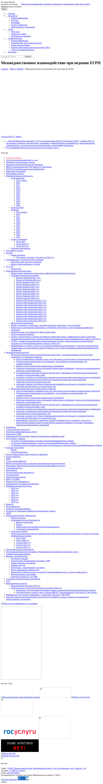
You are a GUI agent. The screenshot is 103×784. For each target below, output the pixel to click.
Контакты (12, 52)
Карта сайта (85, 4)
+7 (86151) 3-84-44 (17, 771)
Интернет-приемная (53, 4)
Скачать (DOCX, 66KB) (11, 137)
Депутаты (15, 32)
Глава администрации (20, 45)
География (15, 23)
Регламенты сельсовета (21, 36)
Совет (10, 29)
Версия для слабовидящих (32, 4)
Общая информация (19, 18)
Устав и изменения (19, 25)
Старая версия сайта (70, 4)
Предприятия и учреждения (23, 27)
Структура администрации (22, 50)
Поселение (12, 16)
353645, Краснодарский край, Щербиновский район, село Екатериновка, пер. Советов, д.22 (46, 768)
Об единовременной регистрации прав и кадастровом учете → (33, 148)
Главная (11, 13)
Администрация (15, 38)
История (14, 20)
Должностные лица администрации (26, 43)
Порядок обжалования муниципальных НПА (30, 47)
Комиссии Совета (18, 34)
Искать (28, 56)
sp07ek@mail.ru (13, 773)
